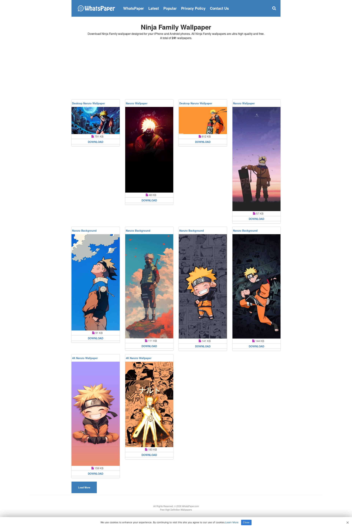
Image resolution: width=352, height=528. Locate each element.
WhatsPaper (133, 8)
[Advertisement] (176, 70)
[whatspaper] (96, 8)
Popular (170, 8)
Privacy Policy (193, 8)
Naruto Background (84, 230)
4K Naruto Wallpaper (85, 358)
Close (246, 522)
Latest (153, 8)
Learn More (232, 522)
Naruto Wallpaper (136, 103)
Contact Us (219, 8)
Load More (84, 487)
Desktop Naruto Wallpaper (88, 103)
